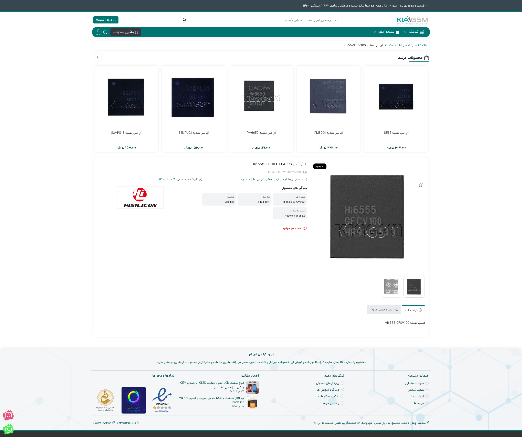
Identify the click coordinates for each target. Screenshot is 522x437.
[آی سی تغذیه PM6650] (261, 98)
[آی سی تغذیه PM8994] (329, 98)
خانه (424, 45)
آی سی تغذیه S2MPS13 (126, 133)
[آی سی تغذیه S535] (396, 98)
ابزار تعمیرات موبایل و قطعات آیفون (271, 362)
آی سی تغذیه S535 (396, 133)
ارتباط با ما (417, 396)
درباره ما (419, 403)
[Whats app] (8, 429)
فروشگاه (413, 32)
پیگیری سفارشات (328, 396)
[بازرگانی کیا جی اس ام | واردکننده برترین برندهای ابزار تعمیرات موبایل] (412, 20)
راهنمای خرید (331, 403)
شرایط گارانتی (416, 390)
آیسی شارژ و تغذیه (398, 45)
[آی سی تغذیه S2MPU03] (194, 98)
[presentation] (98, 57)
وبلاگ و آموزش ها (328, 390)
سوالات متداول (414, 383)
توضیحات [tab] (411, 310)
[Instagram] (8, 415)
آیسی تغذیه (272, 179)
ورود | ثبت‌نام (104, 20)
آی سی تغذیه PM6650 (261, 133)
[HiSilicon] (140, 197)
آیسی (415, 45)
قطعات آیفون (385, 32)
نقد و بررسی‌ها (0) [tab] (381, 310)
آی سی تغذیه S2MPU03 (193, 133)
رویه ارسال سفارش (327, 383)
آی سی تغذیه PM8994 (328, 133)
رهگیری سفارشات (124, 32)
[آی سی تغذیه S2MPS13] (126, 98)
